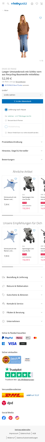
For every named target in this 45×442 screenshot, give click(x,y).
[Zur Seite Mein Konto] (32, 3)
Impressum (13, 433)
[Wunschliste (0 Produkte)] (36, 3)
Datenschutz (25, 433)
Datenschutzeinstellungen (27, 438)
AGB (34, 433)
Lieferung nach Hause (17, 109)
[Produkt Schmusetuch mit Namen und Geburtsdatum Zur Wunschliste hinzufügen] (15, 179)
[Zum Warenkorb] (41, 3)
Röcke (6, 10)
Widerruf (11, 438)
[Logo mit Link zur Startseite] (19, 3)
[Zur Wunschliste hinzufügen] (40, 18)
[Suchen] (8, 3)
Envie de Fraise (9, 69)
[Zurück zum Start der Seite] (42, 425)
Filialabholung (14, 126)
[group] (22, 36)
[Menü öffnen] (3, 4)
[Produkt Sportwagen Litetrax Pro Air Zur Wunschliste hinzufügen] (34, 179)
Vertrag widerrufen (22, 429)
